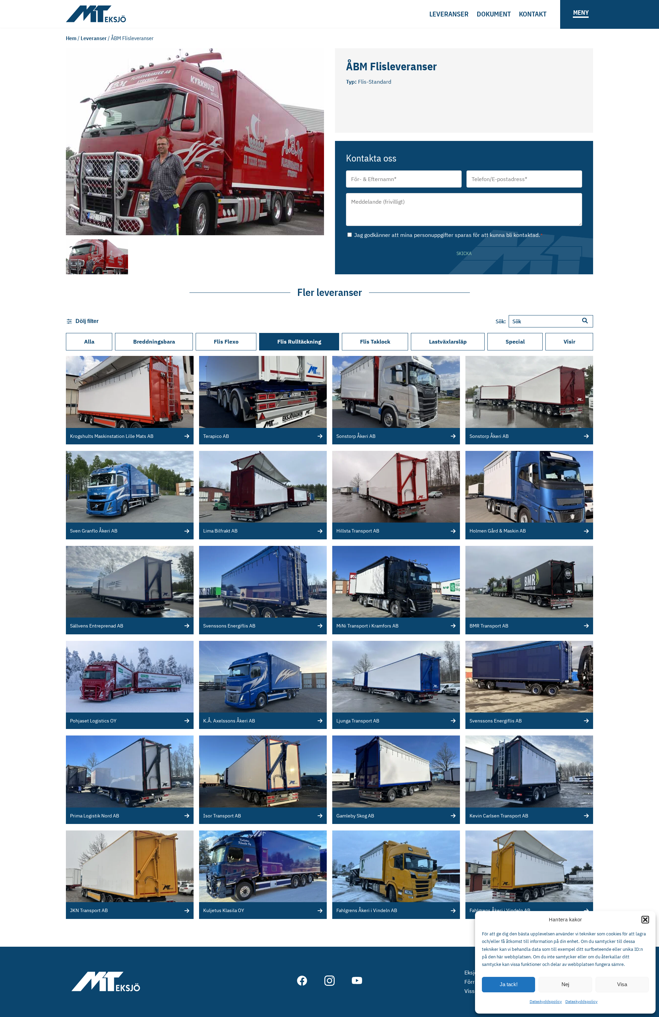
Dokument (494, 14)
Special (515, 341)
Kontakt (532, 14)
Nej (565, 984)
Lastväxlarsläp (448, 341)
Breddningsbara (154, 341)
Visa (622, 984)
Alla (89, 341)
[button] (645, 919)
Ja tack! (509, 984)
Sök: (501, 321)
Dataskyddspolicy (546, 1001)
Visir (569, 341)
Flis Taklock (375, 341)
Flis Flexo (226, 341)
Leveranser (449, 14)
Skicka (464, 253)
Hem (71, 38)
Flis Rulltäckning (299, 341)
